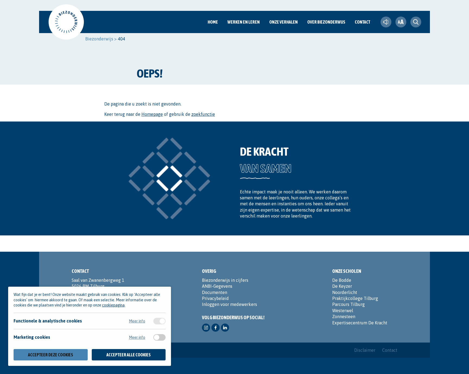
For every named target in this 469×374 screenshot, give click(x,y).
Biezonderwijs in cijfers (225, 280)
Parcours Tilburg (348, 304)
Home (213, 22)
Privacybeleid (215, 298)
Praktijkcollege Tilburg (355, 298)
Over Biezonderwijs (326, 22)
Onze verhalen (283, 22)
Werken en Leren (243, 22)
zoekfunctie (203, 114)
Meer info (137, 321)
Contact (362, 22)
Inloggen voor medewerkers (229, 304)
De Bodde (341, 280)
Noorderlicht (344, 292)
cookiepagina (113, 305)
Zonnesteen (343, 316)
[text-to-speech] (386, 22)
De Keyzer (342, 286)
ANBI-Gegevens (217, 286)
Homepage (152, 114)
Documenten (214, 292)
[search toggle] (415, 22)
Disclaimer (364, 350)
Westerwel (342, 310)
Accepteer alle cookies (128, 354)
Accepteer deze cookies (50, 354)
